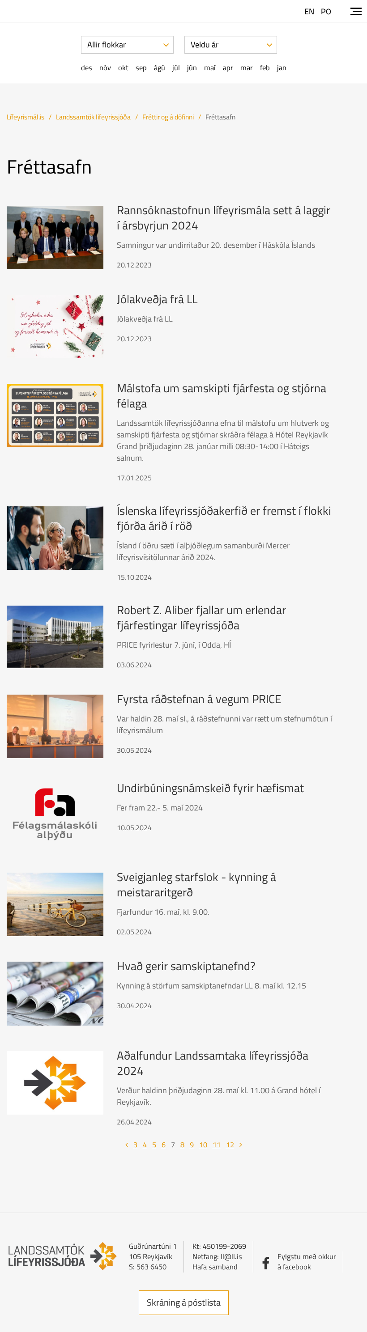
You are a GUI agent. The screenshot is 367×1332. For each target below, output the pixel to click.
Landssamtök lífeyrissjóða (93, 116)
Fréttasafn (220, 116)
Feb (265, 68)
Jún (192, 68)
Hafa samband (215, 1266)
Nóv (105, 68)
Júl (176, 68)
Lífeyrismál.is (25, 116)
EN (309, 11)
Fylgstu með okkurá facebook (306, 1261)
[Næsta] (241, 1145)
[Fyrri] (127, 1145)
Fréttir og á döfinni (168, 116)
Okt (123, 68)
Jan (281, 68)
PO (326, 11)
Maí (210, 68)
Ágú (159, 68)
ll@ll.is (231, 1256)
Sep (141, 68)
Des (86, 68)
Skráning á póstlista (184, 1302)
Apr (228, 68)
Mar (246, 68)
